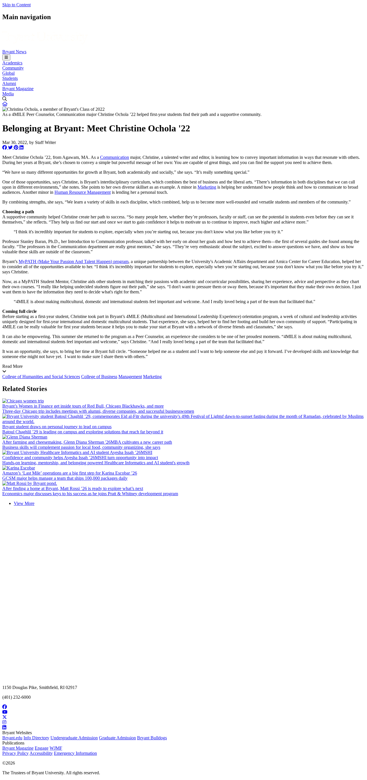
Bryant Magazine (18, 88)
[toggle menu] (6, 57)
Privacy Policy (15, 753)
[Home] (45, 46)
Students (10, 78)
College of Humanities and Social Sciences (41, 376)
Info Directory (36, 737)
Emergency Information (75, 753)
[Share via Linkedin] (21, 147)
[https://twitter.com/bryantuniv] (183, 717)
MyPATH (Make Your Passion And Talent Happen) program (73, 261)
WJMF (56, 748)
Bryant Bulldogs (152, 737)
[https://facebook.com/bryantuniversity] (183, 707)
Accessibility (41, 753)
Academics (12, 62)
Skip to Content (16, 4)
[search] (183, 99)
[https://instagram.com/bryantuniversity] (183, 722)
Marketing (207, 187)
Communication (114, 157)
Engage (41, 748)
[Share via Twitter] (11, 147)
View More (24, 503)
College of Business (99, 376)
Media (8, 93)
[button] (4, 104)
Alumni (9, 83)
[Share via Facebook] (5, 147)
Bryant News (14, 51)
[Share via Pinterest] (16, 147)
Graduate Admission (117, 737)
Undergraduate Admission (74, 737)
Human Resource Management (82, 192)
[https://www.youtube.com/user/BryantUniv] (183, 712)
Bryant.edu (12, 737)
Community (13, 68)
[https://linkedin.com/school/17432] (183, 727)
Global (8, 73)
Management (130, 376)
